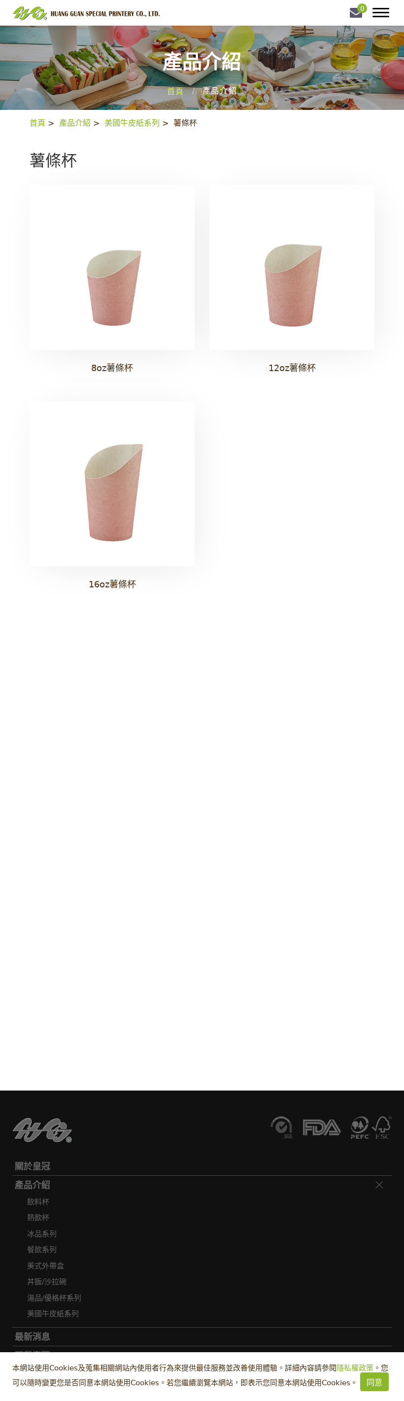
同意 (374, 1382)
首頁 (175, 91)
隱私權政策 (355, 1368)
